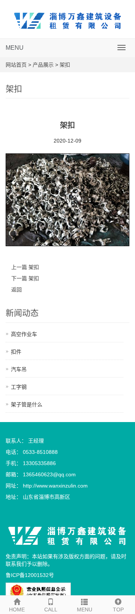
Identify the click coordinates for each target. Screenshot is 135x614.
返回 (16, 290)
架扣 (65, 65)
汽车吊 (19, 369)
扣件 (16, 352)
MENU (15, 48)
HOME (17, 610)
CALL (50, 610)
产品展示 (43, 65)
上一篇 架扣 (25, 267)
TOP (118, 610)
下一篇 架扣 (25, 278)
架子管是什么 (26, 404)
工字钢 (19, 387)
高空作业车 (24, 334)
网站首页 (16, 65)
